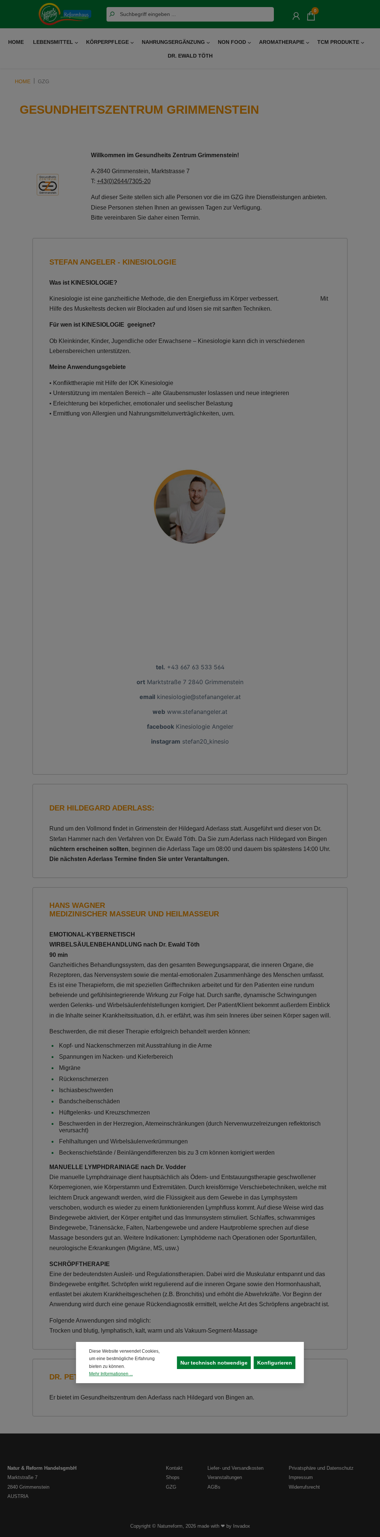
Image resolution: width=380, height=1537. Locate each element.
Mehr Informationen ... (111, 1373)
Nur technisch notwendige (214, 1363)
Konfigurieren (274, 1363)
